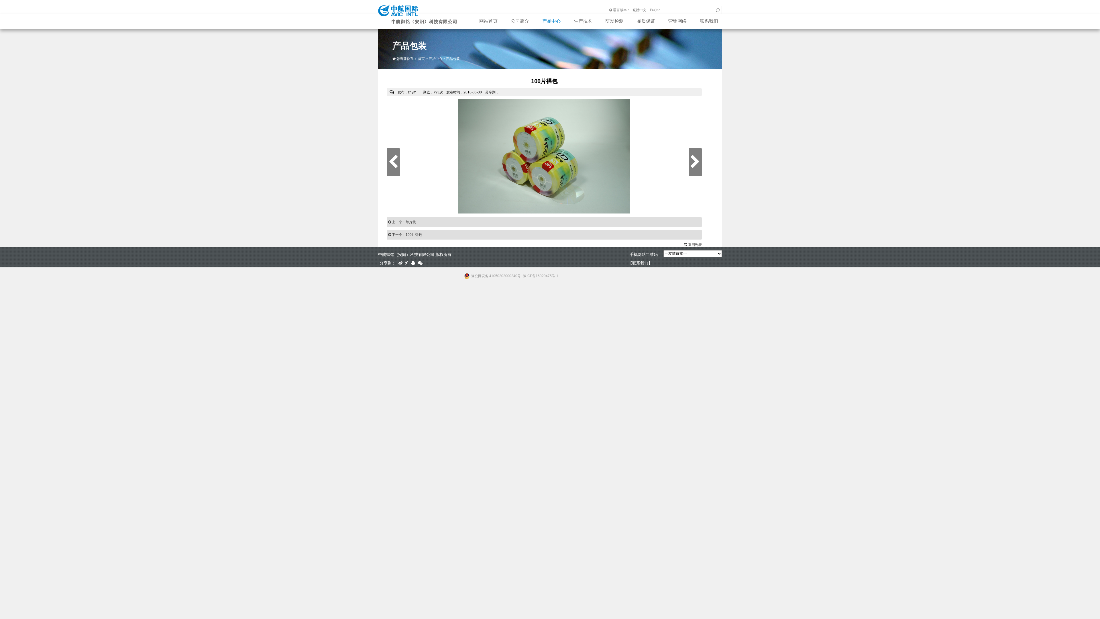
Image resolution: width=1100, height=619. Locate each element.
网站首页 (488, 21)
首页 (421, 59)
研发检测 (614, 21)
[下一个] (695, 162)
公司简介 (520, 21)
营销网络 (677, 21)
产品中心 (551, 21)
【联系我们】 (640, 263)
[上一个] (393, 162)
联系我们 (709, 21)
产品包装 (453, 59)
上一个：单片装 (403, 222)
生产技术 (583, 21)
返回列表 (694, 245)
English (655, 10)
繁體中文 (639, 10)
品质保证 (646, 21)
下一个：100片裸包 (406, 235)
